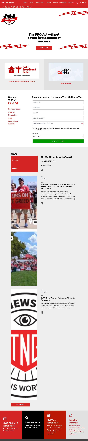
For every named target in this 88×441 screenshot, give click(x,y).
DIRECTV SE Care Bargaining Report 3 (56, 157)
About (25, 2)
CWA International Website (13, 121)
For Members (63, 2)
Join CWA (49, 2)
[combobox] (82, 123)
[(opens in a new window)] (66, 72)
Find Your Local (14, 109)
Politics (55, 2)
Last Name (36, 106)
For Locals (71, 2)
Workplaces (39, 2)
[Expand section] (28, 3)
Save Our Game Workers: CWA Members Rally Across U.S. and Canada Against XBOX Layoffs (58, 186)
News (31, 2)
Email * (35, 111)
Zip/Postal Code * (38, 117)
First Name (37, 101)
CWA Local (35, 133)
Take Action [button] (44, 48)
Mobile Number (38, 122)
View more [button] (20, 405)
